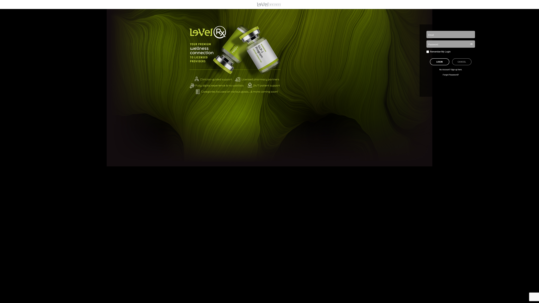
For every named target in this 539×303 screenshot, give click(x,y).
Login (439, 61)
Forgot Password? (451, 74)
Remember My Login (440, 51)
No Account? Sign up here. (450, 69)
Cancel (462, 61)
